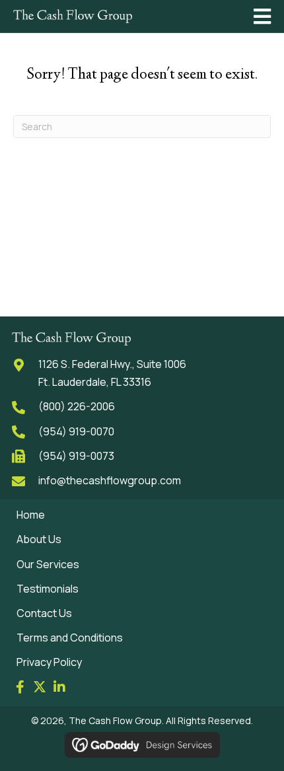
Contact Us (44, 613)
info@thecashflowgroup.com (109, 480)
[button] (19, 687)
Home (31, 514)
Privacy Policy (49, 662)
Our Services (48, 564)
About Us (39, 539)
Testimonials (48, 588)
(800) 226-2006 (76, 406)
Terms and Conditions (70, 637)
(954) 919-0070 (76, 431)
